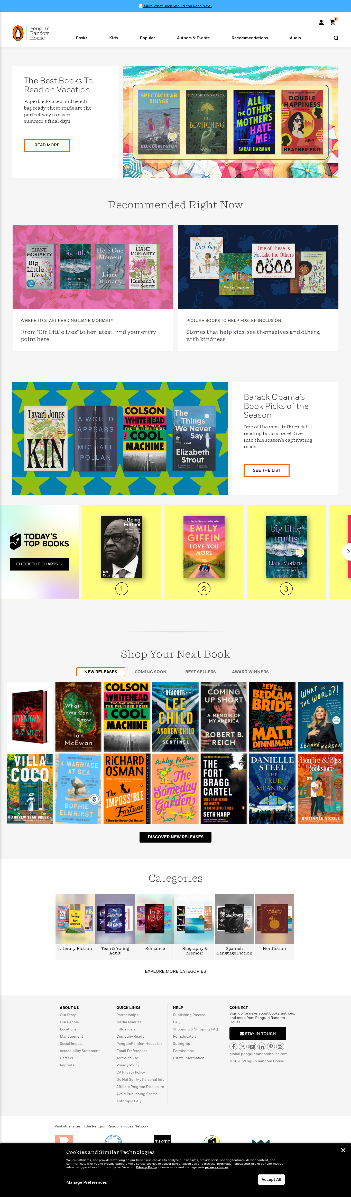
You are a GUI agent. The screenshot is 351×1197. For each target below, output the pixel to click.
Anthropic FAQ (128, 1101)
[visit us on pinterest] (271, 1046)
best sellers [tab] (200, 672)
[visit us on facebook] (233, 1046)
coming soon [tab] (151, 672)
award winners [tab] (250, 672)
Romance (155, 948)
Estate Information (189, 1058)
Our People (69, 1022)
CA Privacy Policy (130, 1072)
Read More (47, 145)
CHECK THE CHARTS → (39, 564)
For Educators (185, 1036)
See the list (266, 470)
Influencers (126, 1029)
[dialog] (175, 1170)
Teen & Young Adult (115, 951)
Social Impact (71, 1043)
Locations (68, 1029)
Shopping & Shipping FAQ (195, 1029)
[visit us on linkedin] (261, 1046)
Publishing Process (189, 1014)
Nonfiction (274, 948)
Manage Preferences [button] (86, 1182)
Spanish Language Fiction (234, 951)
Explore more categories (175, 971)
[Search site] (336, 38)
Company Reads (130, 1036)
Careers (66, 1058)
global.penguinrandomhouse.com (258, 1053)
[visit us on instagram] (280, 1046)
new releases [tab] (100, 672)
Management (71, 1036)
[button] (81, 37)
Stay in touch (260, 1034)
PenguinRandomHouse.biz (139, 1043)
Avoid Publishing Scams (137, 1094)
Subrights (181, 1043)
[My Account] (321, 20)
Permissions (183, 1050)
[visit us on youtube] (252, 1046)
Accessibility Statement (80, 1050)
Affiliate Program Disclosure (140, 1086)
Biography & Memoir (195, 951)
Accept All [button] (271, 1179)
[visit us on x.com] (243, 1046)
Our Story (68, 1014)
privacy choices (216, 1167)
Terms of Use (127, 1058)
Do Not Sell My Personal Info (140, 1079)
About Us (69, 1007)
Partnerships (127, 1014)
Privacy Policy (127, 1065)
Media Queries (128, 1022)
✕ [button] (343, 1150)
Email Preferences (131, 1050)
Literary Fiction (75, 948)
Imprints (67, 1065)
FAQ (176, 1022)
